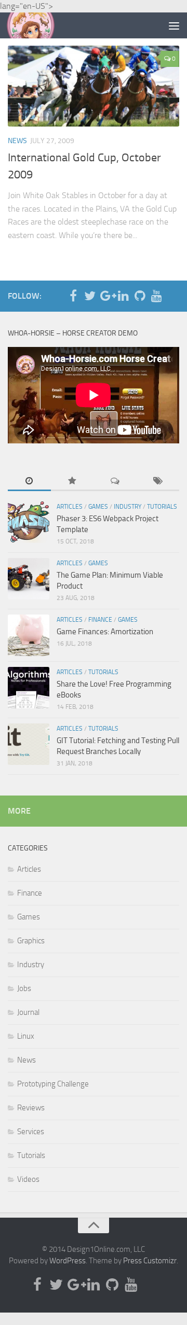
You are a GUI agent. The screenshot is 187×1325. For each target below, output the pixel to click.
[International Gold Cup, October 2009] (93, 86)
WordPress (67, 1260)
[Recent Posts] (29, 481)
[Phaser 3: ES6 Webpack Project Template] (28, 522)
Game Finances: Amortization (105, 631)
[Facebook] (73, 295)
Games (98, 506)
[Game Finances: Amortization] (28, 635)
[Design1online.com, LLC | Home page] (39, 25)
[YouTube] (156, 295)
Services (30, 1131)
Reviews (31, 1107)
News (17, 140)
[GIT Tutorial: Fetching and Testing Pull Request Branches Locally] (28, 744)
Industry (127, 506)
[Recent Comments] (115, 481)
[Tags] (158, 481)
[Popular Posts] (72, 481)
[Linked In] (123, 295)
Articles (70, 506)
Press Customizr (150, 1260)
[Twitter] (90, 295)
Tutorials (162, 506)
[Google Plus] (106, 295)
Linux (25, 1036)
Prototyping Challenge (53, 1084)
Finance (100, 619)
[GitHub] (139, 295)
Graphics (31, 940)
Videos (28, 1179)
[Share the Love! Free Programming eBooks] (28, 687)
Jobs (24, 988)
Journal (28, 1012)
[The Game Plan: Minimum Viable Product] (28, 578)
